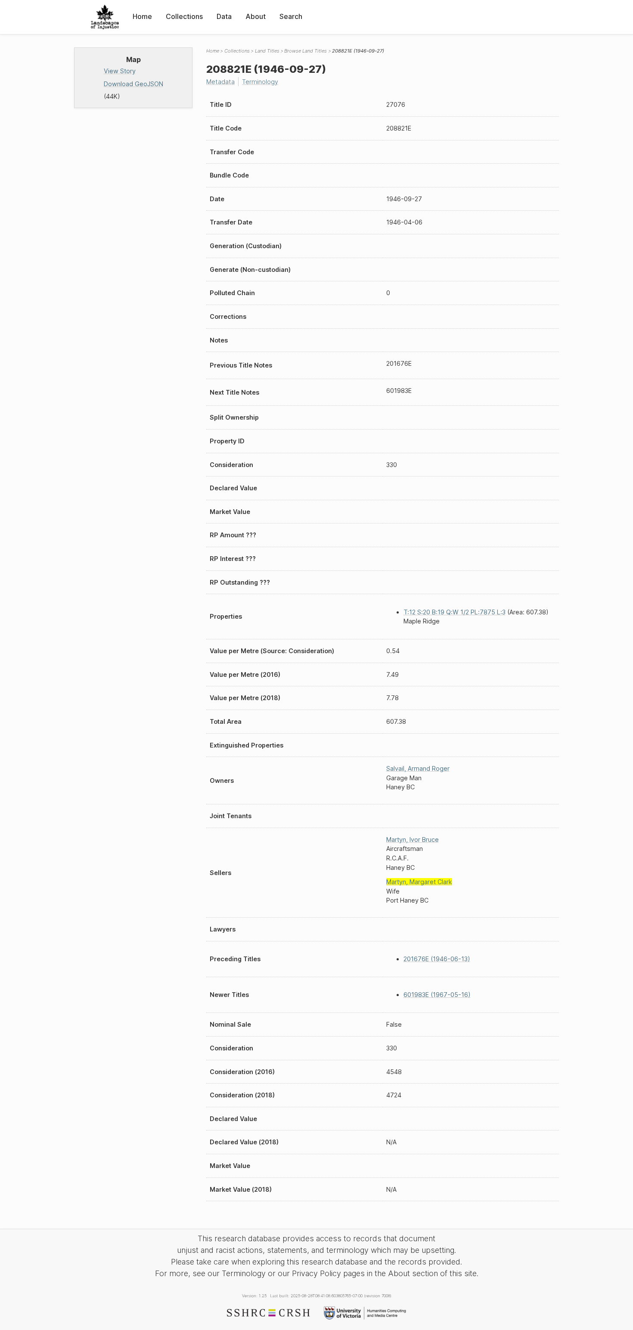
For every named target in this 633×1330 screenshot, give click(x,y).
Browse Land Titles (305, 51)
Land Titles (267, 51)
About (255, 16)
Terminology (260, 81)
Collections (184, 16)
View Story (120, 71)
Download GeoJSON (133, 83)
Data (224, 16)
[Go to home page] (105, 17)
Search (290, 16)
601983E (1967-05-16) (437, 994)
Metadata (220, 81)
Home (142, 16)
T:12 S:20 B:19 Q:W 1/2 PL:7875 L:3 (454, 612)
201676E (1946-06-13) (436, 958)
